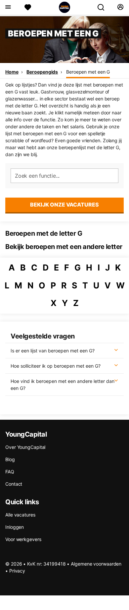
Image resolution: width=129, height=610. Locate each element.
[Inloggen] (120, 7)
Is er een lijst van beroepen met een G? (53, 350)
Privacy (17, 571)
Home (12, 72)
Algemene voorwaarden (96, 564)
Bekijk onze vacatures (64, 204)
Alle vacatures (20, 515)
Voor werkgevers (23, 539)
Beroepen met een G (88, 72)
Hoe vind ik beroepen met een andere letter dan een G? (62, 384)
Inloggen (14, 527)
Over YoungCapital (25, 447)
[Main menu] (7, 7)
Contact (13, 484)
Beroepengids (42, 72)
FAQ (9, 471)
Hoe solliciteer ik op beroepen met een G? (56, 366)
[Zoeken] (103, 7)
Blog (10, 459)
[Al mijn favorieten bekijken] (27, 7)
